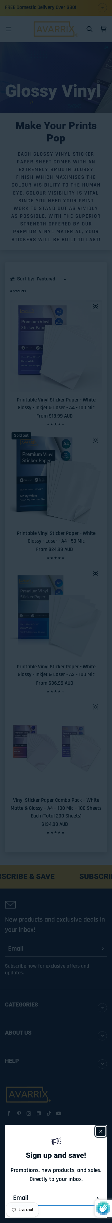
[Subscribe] (98, 1198)
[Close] (100, 1131)
